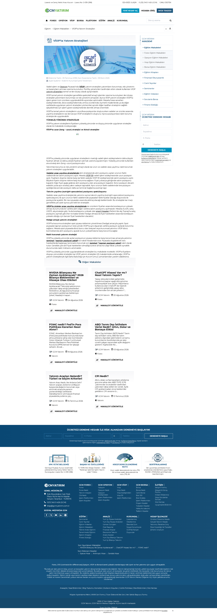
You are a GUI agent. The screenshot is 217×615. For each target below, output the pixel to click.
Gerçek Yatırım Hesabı (159, 522)
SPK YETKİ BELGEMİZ (59, 464)
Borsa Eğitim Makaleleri (154, 67)
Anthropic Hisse (99, 553)
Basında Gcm (132, 524)
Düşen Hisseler (142, 503)
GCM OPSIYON (105, 485)
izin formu (145, 162)
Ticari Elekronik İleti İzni (115, 595)
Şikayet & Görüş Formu (161, 491)
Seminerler (149, 88)
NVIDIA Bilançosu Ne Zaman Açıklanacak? (96, 548)
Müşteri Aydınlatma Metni (80, 595)
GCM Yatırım (58, 300)
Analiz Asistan (108, 535)
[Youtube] (56, 515)
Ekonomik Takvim (110, 532)
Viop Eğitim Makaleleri (154, 62)
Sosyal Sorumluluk (134, 527)
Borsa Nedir (140, 490)
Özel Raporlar (108, 527)
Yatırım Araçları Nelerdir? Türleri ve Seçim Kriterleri (65, 377)
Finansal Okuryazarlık (154, 78)
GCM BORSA (142, 485)
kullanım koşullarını (148, 158)
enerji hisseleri (102, 211)
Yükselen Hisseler (143, 506)
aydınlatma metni (162, 160)
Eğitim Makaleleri (61, 28)
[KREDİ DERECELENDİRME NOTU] (125, 457)
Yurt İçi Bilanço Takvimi (112, 540)
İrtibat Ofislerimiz (162, 495)
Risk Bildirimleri (139, 588)
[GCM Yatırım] (57, 12)
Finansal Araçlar (109, 530)
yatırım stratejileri (54, 91)
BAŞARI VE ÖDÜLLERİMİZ (92, 464)
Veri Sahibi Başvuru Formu (136, 595)
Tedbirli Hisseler (142, 511)
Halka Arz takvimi (143, 509)
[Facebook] (46, 515)
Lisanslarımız (132, 519)
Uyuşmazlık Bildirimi (163, 505)
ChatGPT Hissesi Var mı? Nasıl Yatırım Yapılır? (111, 274)
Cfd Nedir (83, 495)
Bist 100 (139, 495)
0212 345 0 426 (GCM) (56, 502)
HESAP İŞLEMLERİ (158, 516)
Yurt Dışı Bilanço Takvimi (113, 538)
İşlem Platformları (86, 498)
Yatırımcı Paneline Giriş (159, 524)
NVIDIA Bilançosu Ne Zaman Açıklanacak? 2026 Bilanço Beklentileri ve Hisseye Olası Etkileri (66, 276)
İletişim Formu (161, 488)
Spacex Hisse (85, 553)
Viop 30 (120, 495)
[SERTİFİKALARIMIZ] (158, 457)
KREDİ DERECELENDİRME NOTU (125, 465)
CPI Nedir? (102, 376)
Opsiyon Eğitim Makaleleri (156, 57)
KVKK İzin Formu (98, 595)
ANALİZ (106, 516)
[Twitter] (51, 515)
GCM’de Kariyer (133, 530)
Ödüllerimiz (131, 522)
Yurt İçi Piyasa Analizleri (112, 519)
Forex (81, 488)
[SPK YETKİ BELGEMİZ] (59, 457)
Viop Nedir (121, 490)
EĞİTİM (82, 516)
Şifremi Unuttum (157, 530)
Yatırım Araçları (85, 493)
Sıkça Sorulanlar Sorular (161, 498)
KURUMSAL (132, 516)
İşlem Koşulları (85, 501)
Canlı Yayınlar (150, 83)
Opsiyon (63, 86)
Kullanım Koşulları (111, 588)
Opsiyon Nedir (103, 490)
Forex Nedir (83, 490)
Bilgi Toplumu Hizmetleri (92, 588)
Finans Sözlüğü (151, 105)
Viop (119, 488)
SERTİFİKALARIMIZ (158, 464)
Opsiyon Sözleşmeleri (103, 494)
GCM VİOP (122, 485)
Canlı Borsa (140, 493)
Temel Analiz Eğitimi (87, 532)
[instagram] (65, 515)
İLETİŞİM (159, 485)
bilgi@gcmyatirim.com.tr (58, 506)
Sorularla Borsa (151, 99)
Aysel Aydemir (55, 81)
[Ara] (170, 20)
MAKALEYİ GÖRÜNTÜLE (66, 310)
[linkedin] (61, 515)
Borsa (138, 488)
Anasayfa (63, 588)
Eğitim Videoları (151, 94)
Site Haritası (160, 502)
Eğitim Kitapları (151, 72)
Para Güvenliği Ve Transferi (161, 527)
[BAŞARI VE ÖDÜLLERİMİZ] (92, 457)
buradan (164, 610)
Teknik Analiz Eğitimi (87, 530)
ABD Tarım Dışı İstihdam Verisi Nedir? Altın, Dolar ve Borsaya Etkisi (113, 327)
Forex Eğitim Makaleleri (154, 53)
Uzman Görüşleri (109, 524)
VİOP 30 (89, 175)
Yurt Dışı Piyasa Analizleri (113, 522)
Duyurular (131, 532)
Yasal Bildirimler (74, 588)
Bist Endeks (140, 498)
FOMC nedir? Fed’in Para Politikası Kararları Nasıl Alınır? (65, 327)
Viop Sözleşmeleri (124, 493)
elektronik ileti (154, 156)
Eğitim (48, 28)
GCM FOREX (85, 485)
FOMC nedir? (143, 548)
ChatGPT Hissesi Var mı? (126, 548)
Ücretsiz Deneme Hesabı (160, 519)
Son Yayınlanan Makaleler (89, 545)
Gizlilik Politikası (125, 588)
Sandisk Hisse (113, 553)
